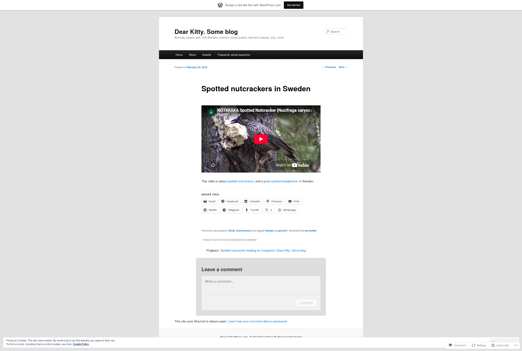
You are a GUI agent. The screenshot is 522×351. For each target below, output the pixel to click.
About (192, 55)
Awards (206, 55)
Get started (293, 5)
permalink (310, 230)
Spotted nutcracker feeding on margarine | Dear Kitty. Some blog (263, 250)
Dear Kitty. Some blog (206, 31)
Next (343, 67)
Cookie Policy (81, 344)
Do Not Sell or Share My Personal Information (276, 337)
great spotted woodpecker (280, 181)
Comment (306, 302)
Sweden (269, 230)
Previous (329, 67)
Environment (243, 230)
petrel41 (283, 230)
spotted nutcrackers (240, 181)
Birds (232, 230)
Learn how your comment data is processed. (258, 321)
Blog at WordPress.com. (234, 337)
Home (179, 55)
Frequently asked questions (234, 55)
